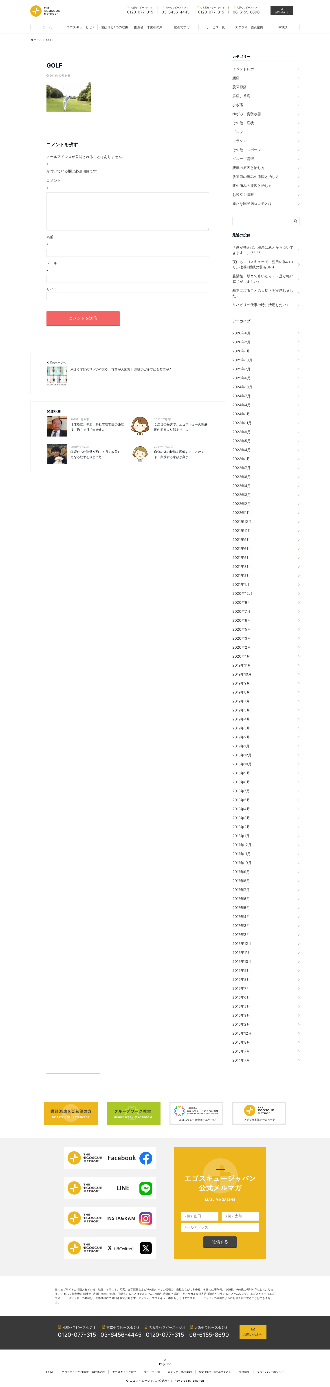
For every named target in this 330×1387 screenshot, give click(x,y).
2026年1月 (241, 351)
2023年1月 (241, 458)
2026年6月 (241, 333)
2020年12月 (242, 593)
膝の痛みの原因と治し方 (252, 185)
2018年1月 (240, 836)
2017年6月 (241, 898)
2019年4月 (241, 719)
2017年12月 (241, 845)
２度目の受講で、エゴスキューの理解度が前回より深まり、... (180, 426)
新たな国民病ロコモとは (252, 203)
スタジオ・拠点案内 (249, 27)
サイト (51, 289)
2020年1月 (241, 656)
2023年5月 (241, 441)
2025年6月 (241, 378)
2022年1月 (241, 512)
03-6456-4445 (121, 1334)
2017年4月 (241, 916)
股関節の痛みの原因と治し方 (255, 176)
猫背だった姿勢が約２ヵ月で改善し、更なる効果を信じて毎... (97, 454)
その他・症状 (243, 123)
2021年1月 (240, 584)
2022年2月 (241, 503)
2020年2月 (241, 647)
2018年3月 (241, 818)
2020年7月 (241, 611)
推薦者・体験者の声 (148, 27)
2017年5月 (241, 907)
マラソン (239, 140)
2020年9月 (241, 602)
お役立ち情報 (243, 194)
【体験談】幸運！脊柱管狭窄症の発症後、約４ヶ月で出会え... (97, 426)
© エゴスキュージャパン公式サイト (150, 1380)
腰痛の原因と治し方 (248, 167)
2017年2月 (241, 934)
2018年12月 (242, 755)
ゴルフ (237, 131)
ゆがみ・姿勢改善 (246, 114)
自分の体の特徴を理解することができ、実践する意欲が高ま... (179, 454)
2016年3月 (241, 1015)
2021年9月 (241, 539)
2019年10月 (242, 674)
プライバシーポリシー (270, 1372)
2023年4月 (241, 450)
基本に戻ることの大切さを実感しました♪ (262, 293)
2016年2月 (241, 1024)
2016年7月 (241, 988)
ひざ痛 (237, 105)
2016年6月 (241, 997)
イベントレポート (246, 69)
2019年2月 (241, 737)
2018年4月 (241, 809)
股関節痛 (239, 87)
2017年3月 (241, 925)
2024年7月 (241, 396)
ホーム (47, 27)
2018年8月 (241, 782)
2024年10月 (242, 387)
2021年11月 (241, 530)
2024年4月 (241, 405)
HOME (50, 1372)
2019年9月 (241, 683)
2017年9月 (241, 871)
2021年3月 (241, 566)
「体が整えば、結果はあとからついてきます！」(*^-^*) (262, 250)
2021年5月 (241, 557)
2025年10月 (242, 360)
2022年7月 (241, 467)
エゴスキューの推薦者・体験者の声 (83, 1372)
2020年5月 (241, 629)
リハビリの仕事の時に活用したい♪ (260, 305)
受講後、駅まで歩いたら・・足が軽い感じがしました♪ (262, 279)
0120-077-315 (77, 1334)
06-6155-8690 (209, 1334)
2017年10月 (241, 862)
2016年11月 (241, 952)
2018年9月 (241, 773)
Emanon (198, 1380)
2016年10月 (242, 961)
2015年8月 (241, 1042)
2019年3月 (241, 728)
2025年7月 (241, 369)
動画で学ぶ (182, 27)
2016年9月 (241, 970)
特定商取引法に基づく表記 (215, 1372)
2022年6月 (241, 476)
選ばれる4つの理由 (114, 27)
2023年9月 (241, 432)
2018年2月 (241, 827)
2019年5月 (241, 710)
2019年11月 (241, 665)
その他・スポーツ (246, 149)
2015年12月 (242, 1033)
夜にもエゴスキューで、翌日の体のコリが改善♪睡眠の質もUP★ (262, 264)
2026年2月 (241, 342)
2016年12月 (242, 943)
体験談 (283, 27)
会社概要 (244, 1372)
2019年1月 (240, 746)
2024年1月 (241, 414)
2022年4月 (241, 485)
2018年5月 (241, 800)
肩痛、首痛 (241, 96)
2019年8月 (241, 692)
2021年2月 (241, 575)
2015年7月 (241, 1051)
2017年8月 (241, 880)
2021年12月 (242, 521)
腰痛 (236, 78)
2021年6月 (241, 548)
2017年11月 (241, 854)
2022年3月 (241, 494)
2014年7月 (241, 1060)
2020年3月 (241, 638)
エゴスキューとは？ (81, 27)
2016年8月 (241, 979)
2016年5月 (241, 1006)
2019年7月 (241, 701)
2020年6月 (241, 620)
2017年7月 (241, 889)
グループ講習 (243, 158)
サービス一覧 (215, 27)
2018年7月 (241, 791)
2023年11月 (242, 423)
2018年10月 (242, 764)
